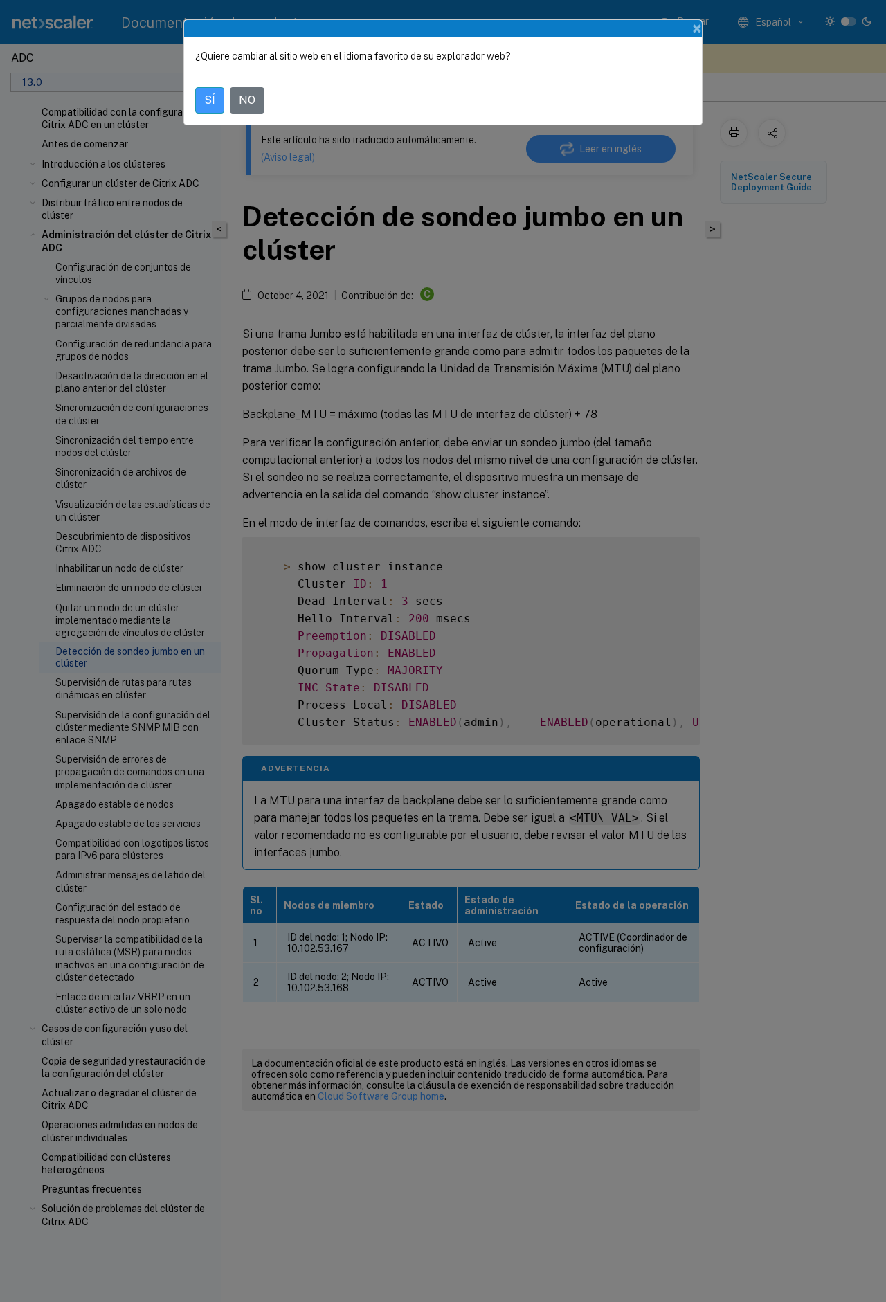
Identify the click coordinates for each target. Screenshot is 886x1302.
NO (247, 100)
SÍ (209, 100)
